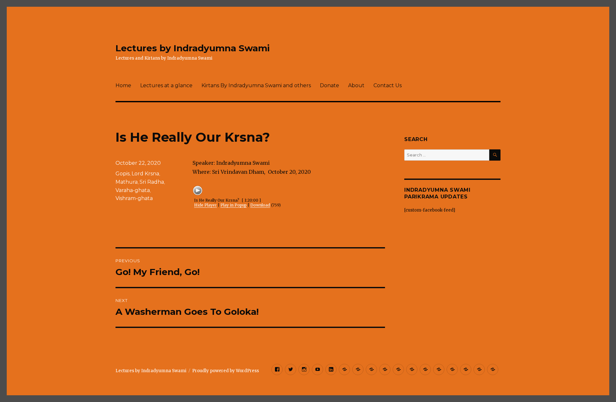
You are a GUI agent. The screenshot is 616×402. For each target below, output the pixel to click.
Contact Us (387, 85)
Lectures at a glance (166, 85)
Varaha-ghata (133, 190)
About (356, 85)
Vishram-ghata (134, 198)
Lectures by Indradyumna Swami (193, 48)
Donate (329, 85)
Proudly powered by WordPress (225, 370)
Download (260, 205)
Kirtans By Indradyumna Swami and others (256, 85)
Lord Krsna (145, 174)
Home (123, 85)
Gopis (123, 174)
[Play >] (198, 190)
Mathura (127, 182)
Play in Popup (233, 205)
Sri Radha (152, 182)
